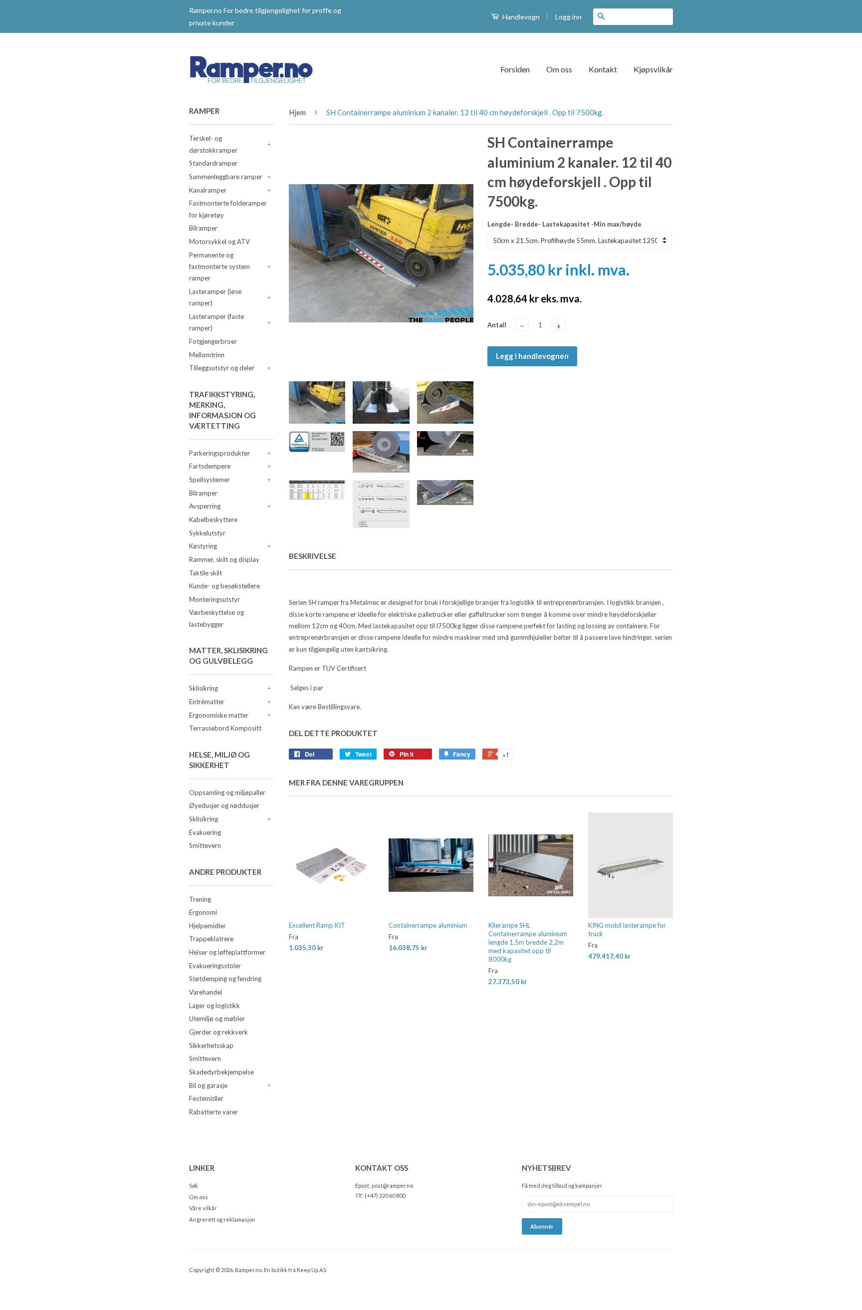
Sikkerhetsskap (211, 1045)
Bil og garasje (208, 1085)
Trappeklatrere (211, 939)
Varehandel (205, 992)
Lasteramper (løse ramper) (215, 297)
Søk (193, 1185)
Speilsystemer (209, 480)
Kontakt (603, 69)
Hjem (297, 112)
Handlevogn (520, 16)
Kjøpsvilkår (653, 69)
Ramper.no (248, 1270)
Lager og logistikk (214, 1006)
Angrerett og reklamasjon (222, 1219)
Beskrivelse (312, 555)
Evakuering (205, 832)
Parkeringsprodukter (219, 453)
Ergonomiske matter (218, 715)
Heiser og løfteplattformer (227, 952)
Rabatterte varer (213, 1112)
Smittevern (205, 845)
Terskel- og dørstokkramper (213, 144)
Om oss (559, 69)
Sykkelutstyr (207, 533)
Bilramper (203, 228)
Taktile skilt (205, 573)
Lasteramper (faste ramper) (216, 322)
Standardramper (213, 163)
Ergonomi (203, 912)
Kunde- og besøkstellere (224, 586)
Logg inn (568, 16)
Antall (496, 325)
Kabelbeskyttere (213, 520)
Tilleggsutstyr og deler (221, 368)
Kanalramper (207, 190)
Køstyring (203, 546)
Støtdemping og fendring (225, 979)
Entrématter (206, 702)
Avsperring (204, 506)
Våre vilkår (203, 1208)
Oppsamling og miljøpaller (227, 792)
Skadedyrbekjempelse (221, 1072)
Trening (200, 899)
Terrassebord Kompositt (225, 728)
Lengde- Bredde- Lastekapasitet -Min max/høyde (564, 224)
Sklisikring (203, 688)
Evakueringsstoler (215, 966)
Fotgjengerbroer (213, 341)
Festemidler (206, 1098)
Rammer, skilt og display (224, 559)
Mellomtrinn (206, 355)
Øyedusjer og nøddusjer (224, 805)
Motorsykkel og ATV (219, 242)
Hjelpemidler (207, 926)
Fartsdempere (209, 466)
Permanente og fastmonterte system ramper (219, 266)
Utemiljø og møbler (217, 1019)
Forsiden (515, 69)
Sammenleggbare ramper (225, 177)
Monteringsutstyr (214, 599)
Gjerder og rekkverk (218, 1032)
